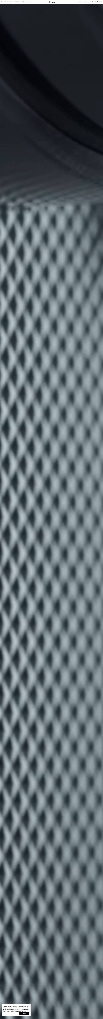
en (81, 2)
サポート (24, 2)
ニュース (29, 2)
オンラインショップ (88, 2)
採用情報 (96, 2)
